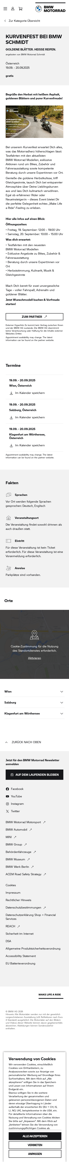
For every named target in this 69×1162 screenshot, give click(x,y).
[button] (5, 8)
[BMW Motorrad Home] (50, 9)
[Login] (13, 7)
